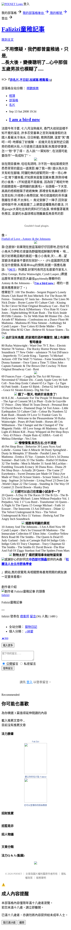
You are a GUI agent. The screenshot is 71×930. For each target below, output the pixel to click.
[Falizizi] (35, 801)
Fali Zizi (35, 741)
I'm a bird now (44, 283)
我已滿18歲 (9, 922)
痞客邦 (24, 616)
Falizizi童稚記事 (23, 29)
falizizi (5, 595)
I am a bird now (24, 119)
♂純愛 (29, 631)
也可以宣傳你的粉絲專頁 (35, 805)
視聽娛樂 (33, 88)
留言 (33, 616)
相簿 (12, 95)
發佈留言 (8, 668)
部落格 (13, 100)
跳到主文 (8, 39)
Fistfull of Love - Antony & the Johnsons (26, 238)
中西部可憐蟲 (38, 559)
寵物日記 (31, 626)
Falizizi (43, 777)
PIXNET (17, 873)
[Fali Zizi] (35, 773)
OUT (12, 269)
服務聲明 (41, 877)
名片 (12, 104)
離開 (21, 922)
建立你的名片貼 (32, 777)
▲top (5, 638)
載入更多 (8, 645)
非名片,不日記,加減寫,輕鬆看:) (30, 79)
